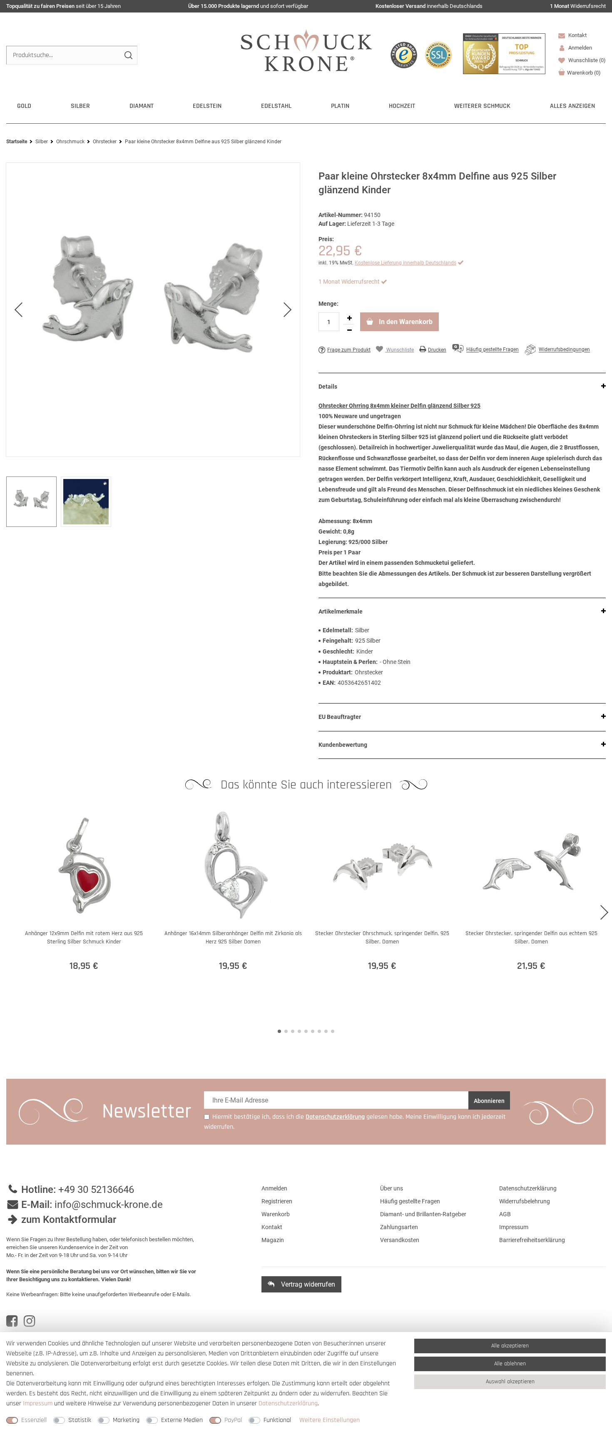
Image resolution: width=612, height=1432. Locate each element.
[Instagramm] (29, 1321)
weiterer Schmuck (482, 106)
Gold (24, 106)
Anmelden (274, 1188)
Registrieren (276, 1201)
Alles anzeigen (572, 106)
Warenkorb (584, 73)
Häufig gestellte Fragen (410, 1201)
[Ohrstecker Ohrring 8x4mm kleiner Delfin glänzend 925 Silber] (153, 310)
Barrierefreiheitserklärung (532, 1240)
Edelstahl (276, 106)
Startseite (16, 142)
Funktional (277, 1420)
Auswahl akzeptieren (510, 1381)
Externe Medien (182, 1420)
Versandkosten (399, 1240)
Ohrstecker (105, 142)
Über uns (391, 1188)
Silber (80, 106)
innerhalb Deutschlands (429, 6)
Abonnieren (489, 1101)
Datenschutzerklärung (528, 1188)
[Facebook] (11, 1321)
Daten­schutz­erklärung (288, 1403)
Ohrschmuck (70, 142)
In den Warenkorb (405, 322)
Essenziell (34, 1420)
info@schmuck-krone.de (109, 1204)
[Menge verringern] (349, 330)
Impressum (513, 1227)
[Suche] (128, 55)
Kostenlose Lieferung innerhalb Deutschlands (405, 263)
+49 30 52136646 (96, 1189)
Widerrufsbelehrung (524, 1201)
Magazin (272, 1240)
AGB (505, 1214)
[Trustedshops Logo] (404, 55)
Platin (340, 106)
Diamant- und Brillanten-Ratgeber (423, 1214)
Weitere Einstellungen (329, 1420)
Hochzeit (402, 106)
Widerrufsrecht (578, 6)
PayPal (233, 1420)
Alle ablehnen (510, 1363)
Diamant (141, 106)
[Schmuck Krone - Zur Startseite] (306, 49)
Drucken (437, 350)
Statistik (79, 1420)
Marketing (126, 1420)
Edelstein (207, 106)
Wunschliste (586, 60)
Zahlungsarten (399, 1227)
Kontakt (577, 35)
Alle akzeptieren (510, 1346)
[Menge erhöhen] (349, 318)
